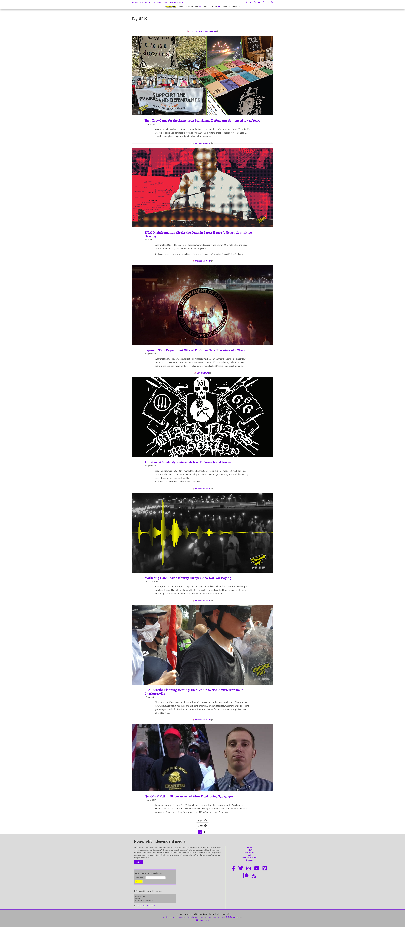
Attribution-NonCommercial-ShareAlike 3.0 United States (185, 917)
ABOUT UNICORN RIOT (249, 858)
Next (200, 825)
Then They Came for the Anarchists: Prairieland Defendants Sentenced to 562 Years (202, 120)
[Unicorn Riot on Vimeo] (263, 2)
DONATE (138, 862)
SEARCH (237, 6)
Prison (192, 31)
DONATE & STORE (192, 6)
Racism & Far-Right (203, 143)
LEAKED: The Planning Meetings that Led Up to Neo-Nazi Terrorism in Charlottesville (193, 692)
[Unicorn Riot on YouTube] (259, 2)
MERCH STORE (249, 852)
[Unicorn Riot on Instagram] (255, 2)
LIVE (205, 6)
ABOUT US (226, 6)
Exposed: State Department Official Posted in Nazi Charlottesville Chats (194, 350)
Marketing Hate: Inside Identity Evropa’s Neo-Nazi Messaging (187, 577)
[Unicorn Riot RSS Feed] (272, 2)
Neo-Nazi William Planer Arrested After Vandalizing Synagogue (188, 796)
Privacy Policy (203, 920)
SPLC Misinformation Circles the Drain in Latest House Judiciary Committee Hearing (198, 234)
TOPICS (214, 6)
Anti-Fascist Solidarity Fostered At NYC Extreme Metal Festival (188, 462)
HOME (181, 6)
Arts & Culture (203, 373)
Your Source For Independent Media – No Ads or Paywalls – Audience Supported (157, 2)
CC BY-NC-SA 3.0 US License (223, 917)
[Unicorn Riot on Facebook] (247, 2)
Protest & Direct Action (206, 31)
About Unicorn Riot (148, 906)
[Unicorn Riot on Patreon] (267, 2)
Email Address (140, 878)
